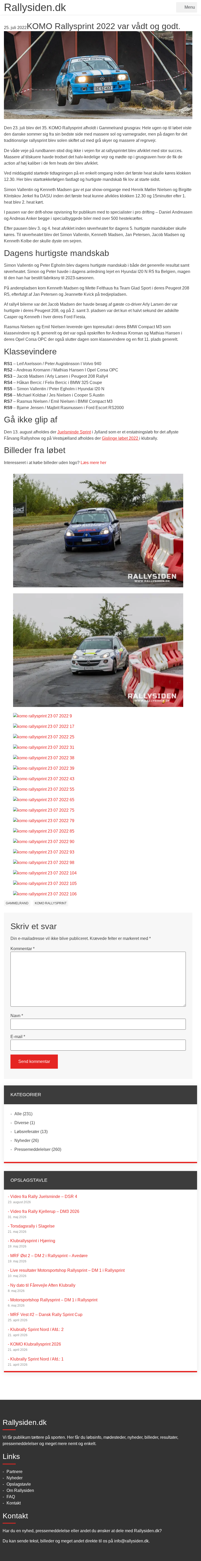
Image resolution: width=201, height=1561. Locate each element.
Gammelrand (17, 903)
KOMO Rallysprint (50, 903)
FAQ (11, 1497)
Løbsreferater (26, 1131)
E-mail (17, 1037)
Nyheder (22, 1140)
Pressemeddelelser (32, 1149)
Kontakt (14, 1503)
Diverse (21, 1122)
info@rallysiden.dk (131, 1541)
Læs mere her (93, 462)
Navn (16, 1016)
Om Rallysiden (20, 1490)
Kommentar (22, 949)
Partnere (15, 1471)
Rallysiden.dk (35, 7)
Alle (18, 1114)
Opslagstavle (19, 1484)
